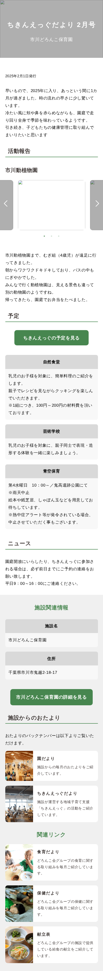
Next (97, 204)
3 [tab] (58, 236)
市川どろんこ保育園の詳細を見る (51, 697)
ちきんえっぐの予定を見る (51, 337)
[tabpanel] (51, 206)
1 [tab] (44, 236)
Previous (5, 204)
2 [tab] (51, 236)
